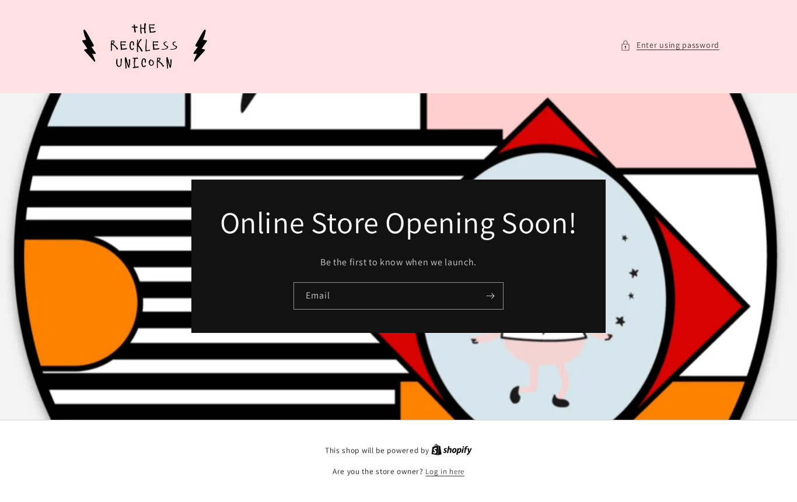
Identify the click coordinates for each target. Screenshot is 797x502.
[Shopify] (451, 450)
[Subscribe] (490, 296)
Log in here (444, 471)
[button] (669, 45)
